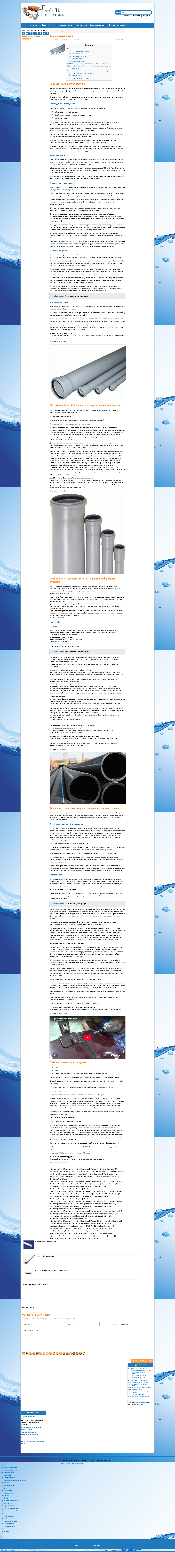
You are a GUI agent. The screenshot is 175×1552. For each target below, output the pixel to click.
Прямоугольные (9, 1526)
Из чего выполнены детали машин (81, 73)
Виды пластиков (76, 54)
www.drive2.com (62, 749)
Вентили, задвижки (10, 1470)
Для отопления (9, 1488)
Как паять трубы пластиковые (45, 1242)
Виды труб (46, 25)
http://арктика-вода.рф (141, 1402)
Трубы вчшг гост (27, 1438)
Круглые (6, 1495)
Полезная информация (117, 25)
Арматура (33, 25)
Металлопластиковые (11, 1501)
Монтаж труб (82, 25)
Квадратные (8, 1490)
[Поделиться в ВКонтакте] (27, 33)
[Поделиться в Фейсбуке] (37, 33)
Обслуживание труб (98, 25)
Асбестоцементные (10, 1467)
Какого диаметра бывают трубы (35, 1285)
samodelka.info (62, 1163)
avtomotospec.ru (63, 1013)
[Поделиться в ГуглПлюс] (34, 33)
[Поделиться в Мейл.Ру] (40, 33)
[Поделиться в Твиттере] (44, 33)
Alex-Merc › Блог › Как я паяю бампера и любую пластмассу (87, 63)
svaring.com (61, 342)
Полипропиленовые (10, 1521)
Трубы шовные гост (28, 1416)
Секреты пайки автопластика (77, 49)
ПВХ (5, 1513)
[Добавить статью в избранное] (23, 33)
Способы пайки (75, 76)
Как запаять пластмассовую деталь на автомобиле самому (87, 71)
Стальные (7, 1529)
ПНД (5, 1518)
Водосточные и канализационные (15, 1480)
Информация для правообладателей (71, 1463)
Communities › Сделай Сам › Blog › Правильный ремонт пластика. (89, 66)
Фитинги (6, 1531)
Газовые (6, 1483)
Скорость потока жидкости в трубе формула (51, 1270)
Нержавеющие (9, 1506)
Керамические (9, 1493)
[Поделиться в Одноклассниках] (30, 33)
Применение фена (76, 58)
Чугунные (7, 1534)
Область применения (64, 25)
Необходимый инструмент (79, 51)
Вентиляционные (9, 1472)
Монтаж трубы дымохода (44, 1256)
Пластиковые (8, 1516)
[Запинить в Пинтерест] (47, 33)
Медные (6, 1498)
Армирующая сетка (77, 61)
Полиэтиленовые (9, 1523)
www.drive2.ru (62, 491)
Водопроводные (9, 1478)
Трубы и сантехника (85, 1545)
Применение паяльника (78, 56)
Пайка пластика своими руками (78, 78)
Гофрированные (9, 1485)
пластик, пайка (119, 39)
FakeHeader (74, 68)
